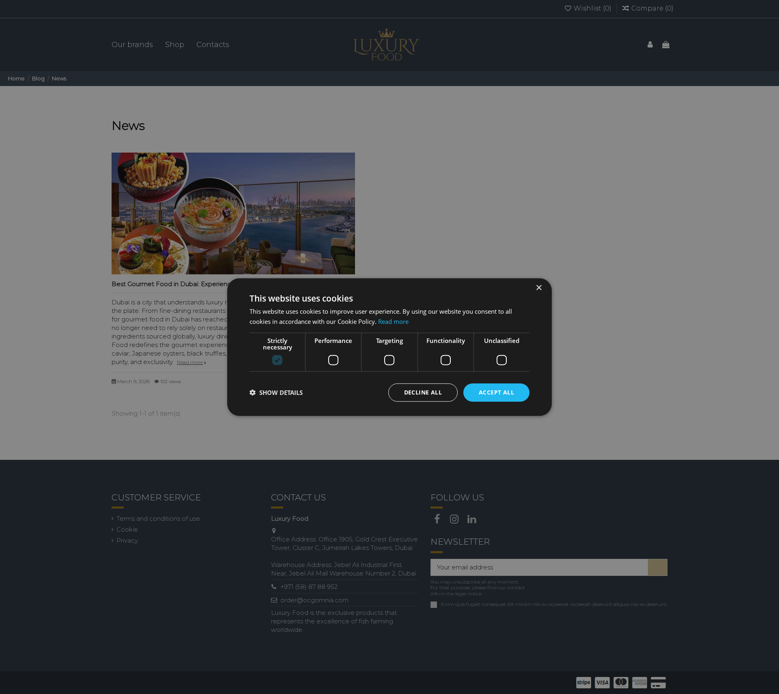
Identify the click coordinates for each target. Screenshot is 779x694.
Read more (393, 321)
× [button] (539, 288)
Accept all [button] (496, 392)
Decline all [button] (423, 392)
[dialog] (389, 347)
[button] (276, 392)
